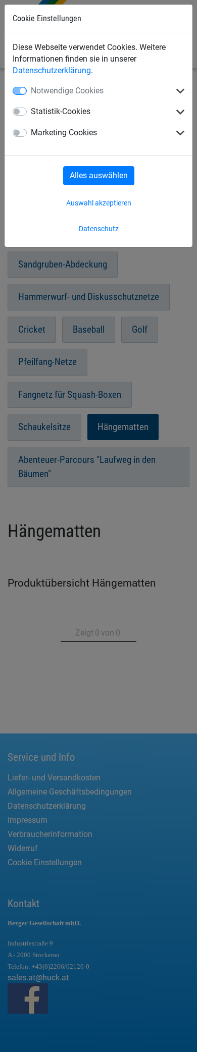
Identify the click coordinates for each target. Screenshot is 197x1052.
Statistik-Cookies (60, 111)
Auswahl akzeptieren (98, 203)
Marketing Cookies (64, 132)
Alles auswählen (99, 175)
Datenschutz (99, 229)
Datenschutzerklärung (52, 70)
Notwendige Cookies (67, 90)
